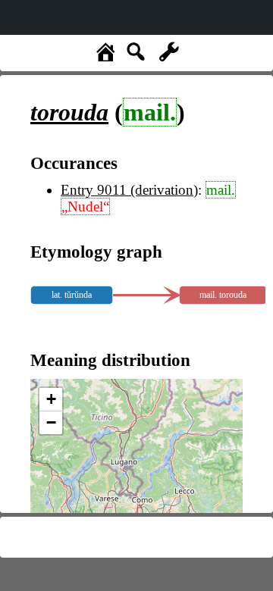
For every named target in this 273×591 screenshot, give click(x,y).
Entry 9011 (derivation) (129, 190)
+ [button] (51, 398)
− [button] (51, 422)
